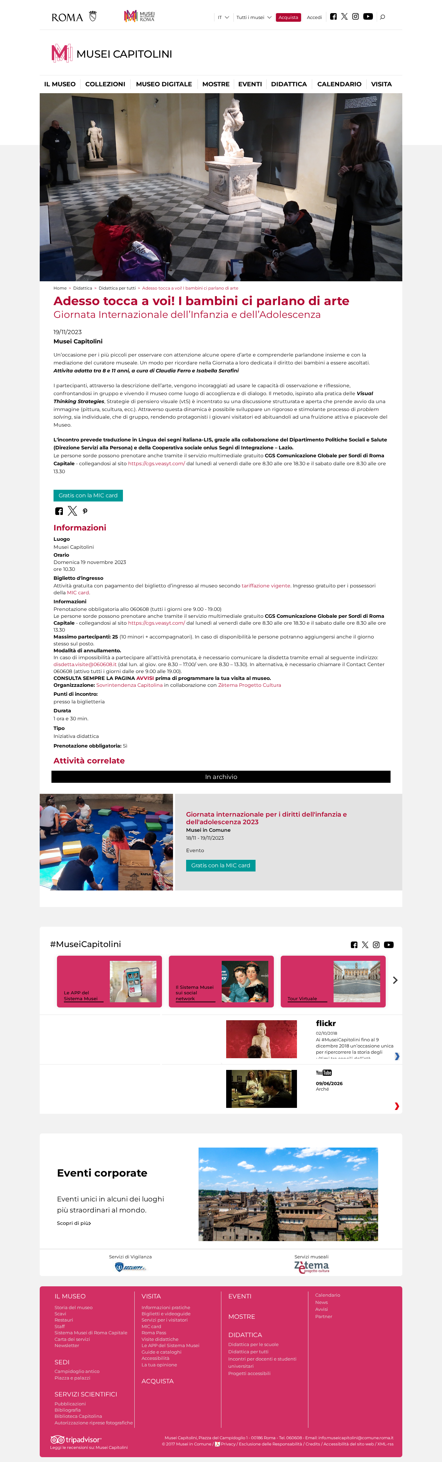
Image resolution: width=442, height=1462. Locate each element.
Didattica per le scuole (253, 1344)
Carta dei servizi (72, 1339)
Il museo (60, 84)
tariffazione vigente (266, 586)
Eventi (250, 84)
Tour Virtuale (302, 998)
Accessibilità (156, 1358)
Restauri (64, 1320)
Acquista (288, 17)
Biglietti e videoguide (166, 1313)
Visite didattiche (160, 1339)
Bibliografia (68, 1410)
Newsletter (67, 1345)
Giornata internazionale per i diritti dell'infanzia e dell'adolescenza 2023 (266, 818)
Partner (323, 1316)
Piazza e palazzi (72, 1378)
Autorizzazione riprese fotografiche (94, 1422)
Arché (322, 1089)
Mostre (216, 84)
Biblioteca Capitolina (78, 1416)
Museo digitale (164, 84)
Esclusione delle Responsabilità (270, 1444)
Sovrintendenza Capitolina (129, 685)
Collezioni (105, 84)
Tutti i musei (251, 17)
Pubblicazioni (70, 1403)
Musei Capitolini (124, 54)
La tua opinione (159, 1364)
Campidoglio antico (77, 1371)
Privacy (228, 1444)
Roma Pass (154, 1332)
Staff (60, 1326)
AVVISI (145, 678)
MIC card (78, 592)
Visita (381, 84)
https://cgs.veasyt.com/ (156, 463)
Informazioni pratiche (166, 1307)
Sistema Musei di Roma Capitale (91, 1332)
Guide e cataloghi (162, 1352)
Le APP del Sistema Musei (81, 995)
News (321, 1302)
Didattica (289, 84)
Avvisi (321, 1309)
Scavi (60, 1313)
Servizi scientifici (86, 1394)
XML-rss (385, 1444)
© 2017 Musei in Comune (186, 1444)
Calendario (339, 84)
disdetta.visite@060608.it (85, 664)
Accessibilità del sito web (349, 1444)
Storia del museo (74, 1307)
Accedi (314, 17)
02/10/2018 (355, 1046)
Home (60, 288)
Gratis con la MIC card (88, 495)
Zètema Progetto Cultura (249, 685)
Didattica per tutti (117, 288)
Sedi (62, 1362)
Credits (313, 1444)
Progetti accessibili (249, 1373)
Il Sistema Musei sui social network (195, 993)
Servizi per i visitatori (165, 1320)
